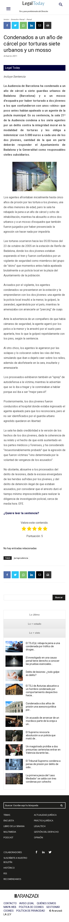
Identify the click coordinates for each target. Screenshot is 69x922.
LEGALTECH (39, 826)
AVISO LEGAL (26, 903)
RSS (5, 873)
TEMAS (7, 814)
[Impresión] (47, 25)
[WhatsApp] (23, 25)
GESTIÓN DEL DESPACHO (46, 831)
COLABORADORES (13, 852)
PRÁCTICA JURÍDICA (43, 820)
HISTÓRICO (9, 867)
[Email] (39, 25)
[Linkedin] (31, 25)
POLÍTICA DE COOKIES (31, 907)
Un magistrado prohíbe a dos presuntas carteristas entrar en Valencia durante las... (43, 749)
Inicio (6, 19)
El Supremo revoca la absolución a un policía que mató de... (41, 735)
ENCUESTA (9, 820)
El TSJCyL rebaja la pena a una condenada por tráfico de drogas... (43, 646)
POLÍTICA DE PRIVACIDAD (30, 910)
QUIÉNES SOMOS (46, 903)
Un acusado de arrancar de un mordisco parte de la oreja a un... (42, 720)
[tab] (34, 614)
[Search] (61, 805)
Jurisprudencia (21, 558)
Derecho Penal (17, 19)
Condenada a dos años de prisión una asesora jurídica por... (41, 706)
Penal (29, 19)
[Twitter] (15, 25)
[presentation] (34, 614)
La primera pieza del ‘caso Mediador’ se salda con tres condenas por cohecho (41, 778)
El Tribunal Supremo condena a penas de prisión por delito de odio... (43, 764)
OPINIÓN (38, 837)
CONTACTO (10, 903)
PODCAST (8, 837)
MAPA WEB (10, 907)
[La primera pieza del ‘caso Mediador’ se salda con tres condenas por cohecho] (14, 778)
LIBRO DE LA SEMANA (14, 826)
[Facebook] (7, 25)
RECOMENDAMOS (12, 879)
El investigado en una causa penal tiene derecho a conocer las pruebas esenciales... (42, 660)
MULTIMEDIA (10, 831)
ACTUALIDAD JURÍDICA (45, 814)
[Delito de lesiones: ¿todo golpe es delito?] (14, 675)
